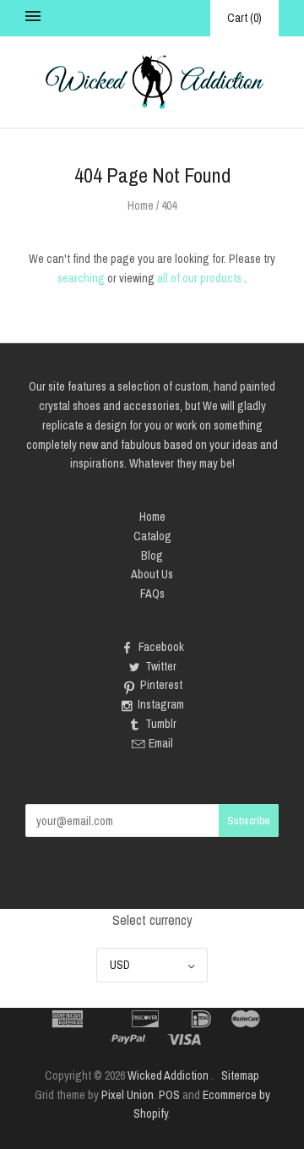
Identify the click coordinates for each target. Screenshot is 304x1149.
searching (81, 278)
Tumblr (160, 723)
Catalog (152, 536)
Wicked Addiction (168, 1075)
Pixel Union (127, 1094)
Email (161, 743)
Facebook (161, 646)
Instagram (161, 704)
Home (141, 205)
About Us (152, 574)
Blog (152, 555)
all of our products (199, 278)
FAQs (152, 593)
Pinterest (161, 684)
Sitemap (240, 1075)
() (244, 17)
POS (169, 1094)
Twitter (160, 666)
